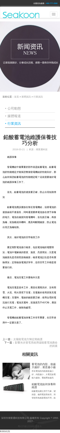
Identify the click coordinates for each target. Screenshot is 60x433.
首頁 (16, 96)
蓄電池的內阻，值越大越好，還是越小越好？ (44, 367)
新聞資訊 (26, 96)
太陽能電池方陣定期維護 (27, 339)
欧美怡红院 (5, 431)
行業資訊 (38, 96)
